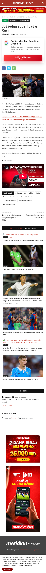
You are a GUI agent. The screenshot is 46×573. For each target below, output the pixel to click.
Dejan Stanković (26, 197)
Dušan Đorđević (20, 193)
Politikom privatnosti (25, 565)
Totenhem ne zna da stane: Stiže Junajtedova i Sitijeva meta (23, 240)
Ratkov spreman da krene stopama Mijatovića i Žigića (20, 379)
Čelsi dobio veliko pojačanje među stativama (18, 269)
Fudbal (5, 20)
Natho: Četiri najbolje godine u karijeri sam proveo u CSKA (11, 217)
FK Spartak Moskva (25, 201)
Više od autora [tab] (30, 228)
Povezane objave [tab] (16, 228)
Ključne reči (7, 193)
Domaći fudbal (24, 20)
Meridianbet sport (9, 204)
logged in (14, 418)
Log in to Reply (7, 405)
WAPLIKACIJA (14, 20)
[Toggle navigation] (2, 3)
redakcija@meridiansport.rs (29, 550)
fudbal (38, 193)
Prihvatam (7, 569)
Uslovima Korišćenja (9, 565)
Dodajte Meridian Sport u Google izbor (23, 58)
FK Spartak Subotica (9, 201)
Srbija (31, 193)
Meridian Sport (9, 34)
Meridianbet (14, 197)
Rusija (5, 197)
